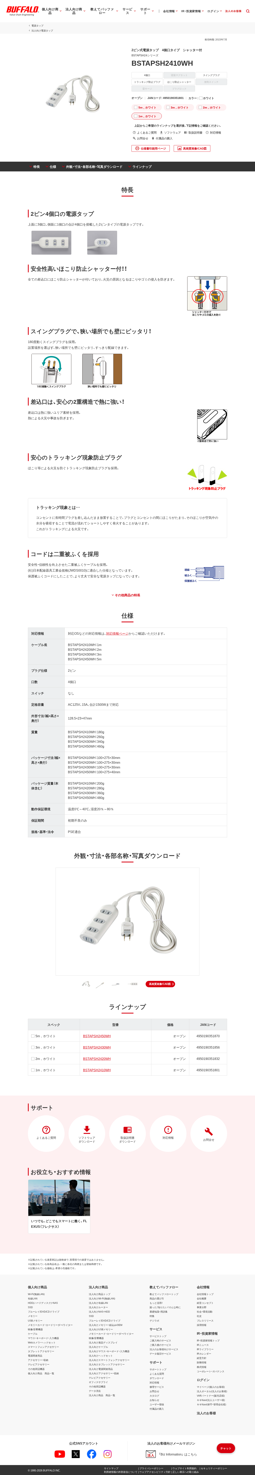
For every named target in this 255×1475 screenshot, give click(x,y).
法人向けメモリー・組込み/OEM (105, 1325)
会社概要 (201, 1298)
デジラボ (154, 1320)
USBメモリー (35, 1320)
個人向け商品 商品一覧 (41, 1373)
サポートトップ (158, 1369)
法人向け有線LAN (98, 1303)
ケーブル (32, 1333)
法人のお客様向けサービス (164, 1349)
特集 (152, 1316)
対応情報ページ (117, 633)
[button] (160, 984)
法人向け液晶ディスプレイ (103, 1342)
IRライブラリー (205, 1349)
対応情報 (154, 1382)
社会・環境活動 (204, 1311)
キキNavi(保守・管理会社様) (211, 1404)
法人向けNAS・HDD (99, 1311)
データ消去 (95, 1391)
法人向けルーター (98, 1307)
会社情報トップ (205, 1294)
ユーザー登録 (157, 1404)
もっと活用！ (156, 1303)
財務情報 (201, 1362)
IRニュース (203, 1345)
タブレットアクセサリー (41, 1351)
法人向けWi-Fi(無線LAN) (102, 1298)
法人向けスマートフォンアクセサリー (109, 1360)
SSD (30, 1307)
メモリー (32, 1316)
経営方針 (201, 1358)
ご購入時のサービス (160, 1340)
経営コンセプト (205, 1303)
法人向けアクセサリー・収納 (104, 1373)
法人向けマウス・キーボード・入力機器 (109, 1351)
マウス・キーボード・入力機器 (43, 1338)
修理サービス (157, 1387)
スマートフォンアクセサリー (43, 1347)
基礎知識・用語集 (159, 1311)
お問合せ (154, 1391)
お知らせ (154, 1400)
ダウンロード (157, 1378)
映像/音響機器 (35, 1329)
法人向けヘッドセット (101, 1355)
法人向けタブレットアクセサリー (107, 1364)
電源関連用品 (35, 1355)
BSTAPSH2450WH (97, 1035)
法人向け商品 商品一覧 (102, 1395)
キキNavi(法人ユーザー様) (211, 1400)
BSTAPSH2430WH (97, 1047)
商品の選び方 (157, 1298)
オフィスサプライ (98, 1382)
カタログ (154, 1395)
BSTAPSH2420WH (97, 1058)
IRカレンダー (204, 1353)
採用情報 (201, 1325)
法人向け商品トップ (99, 1294)
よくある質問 (157, 1373)
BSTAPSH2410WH (97, 1069)
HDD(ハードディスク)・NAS (43, 1303)
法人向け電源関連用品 (101, 1369)
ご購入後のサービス (160, 1345)
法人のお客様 (206, 1412)
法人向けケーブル (98, 1347)
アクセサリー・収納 (38, 1360)
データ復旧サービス (160, 1353)
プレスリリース (205, 1320)
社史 (199, 1316)
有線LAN (32, 1298)
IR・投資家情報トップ (208, 1340)
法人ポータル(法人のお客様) (212, 1391)
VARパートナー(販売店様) (211, 1395)
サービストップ (158, 1336)
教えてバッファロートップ (164, 1294)
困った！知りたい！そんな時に (165, 1307)
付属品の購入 (157, 1408)
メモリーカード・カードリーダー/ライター (50, 1325)
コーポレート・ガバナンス (210, 1371)
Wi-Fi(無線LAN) (36, 1294)
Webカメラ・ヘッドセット (42, 1342)
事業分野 (201, 1307)
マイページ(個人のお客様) (211, 1387)
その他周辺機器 (36, 1369)
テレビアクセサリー (38, 1364)
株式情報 (201, 1367)
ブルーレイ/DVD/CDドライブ (43, 1311)
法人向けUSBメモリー (101, 1329)
